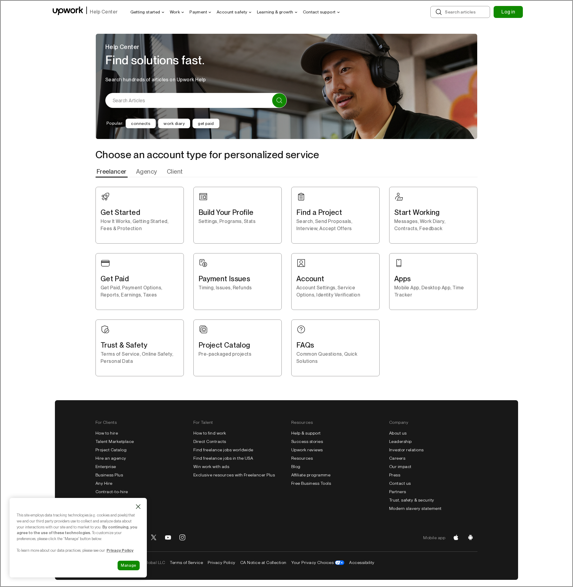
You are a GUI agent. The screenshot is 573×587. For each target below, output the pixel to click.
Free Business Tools (311, 483)
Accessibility (361, 562)
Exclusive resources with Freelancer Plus (234, 475)
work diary (174, 123)
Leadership (400, 441)
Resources (302, 458)
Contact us (400, 483)
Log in (508, 12)
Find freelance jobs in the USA (223, 458)
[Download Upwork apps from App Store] (456, 538)
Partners (397, 491)
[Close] (138, 506)
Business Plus (109, 475)
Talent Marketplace (115, 441)
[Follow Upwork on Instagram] (182, 538)
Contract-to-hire (112, 491)
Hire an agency (111, 458)
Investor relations (406, 449)
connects (140, 123)
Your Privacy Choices (312, 562)
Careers (397, 458)
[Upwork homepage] (68, 12)
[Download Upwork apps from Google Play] (470, 538)
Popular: (115, 123)
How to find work (209, 433)
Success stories (307, 441)
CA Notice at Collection (263, 562)
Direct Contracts (209, 441)
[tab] (112, 172)
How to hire (107, 433)
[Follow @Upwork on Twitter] (154, 538)
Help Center (104, 12)
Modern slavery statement (415, 508)
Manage (128, 565)
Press (394, 475)
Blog (296, 466)
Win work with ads (211, 466)
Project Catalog (111, 449)
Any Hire (104, 483)
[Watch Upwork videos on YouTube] (168, 538)
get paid (206, 123)
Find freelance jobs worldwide (223, 449)
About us (398, 433)
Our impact (400, 466)
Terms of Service (186, 562)
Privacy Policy (221, 562)
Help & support (306, 433)
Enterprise (106, 466)
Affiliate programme (310, 475)
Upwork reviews (307, 449)
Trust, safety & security (411, 500)
